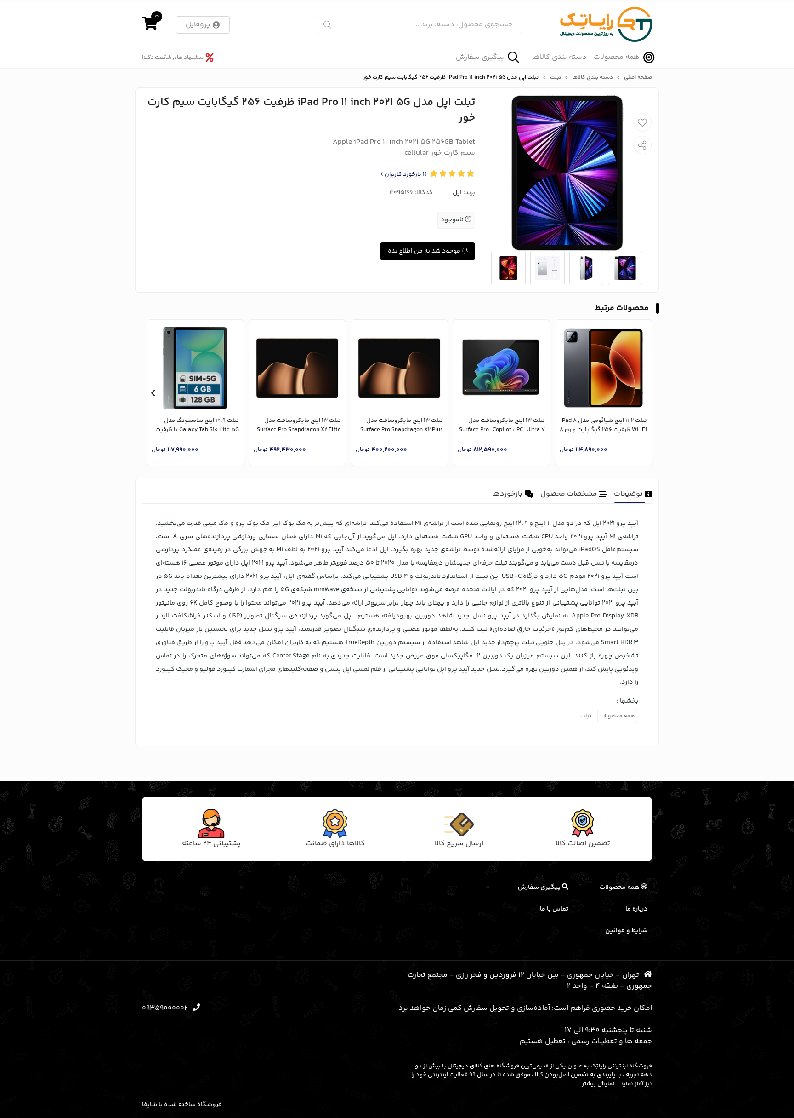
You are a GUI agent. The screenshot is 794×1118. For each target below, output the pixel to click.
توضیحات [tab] (628, 494)
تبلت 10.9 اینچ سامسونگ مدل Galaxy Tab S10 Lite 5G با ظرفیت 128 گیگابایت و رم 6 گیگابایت (197, 425)
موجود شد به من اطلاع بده (425, 251)
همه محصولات (617, 57)
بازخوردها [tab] (507, 494)
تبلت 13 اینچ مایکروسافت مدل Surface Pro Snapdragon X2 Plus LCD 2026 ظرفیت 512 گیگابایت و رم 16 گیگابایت (401, 425)
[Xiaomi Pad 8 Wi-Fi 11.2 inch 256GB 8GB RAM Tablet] (603, 368)
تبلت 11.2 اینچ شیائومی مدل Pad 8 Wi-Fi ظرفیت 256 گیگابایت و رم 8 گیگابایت (603, 425)
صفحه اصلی (638, 78)
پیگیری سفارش (480, 57)
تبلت (555, 78)
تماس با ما (554, 909)
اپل (457, 193)
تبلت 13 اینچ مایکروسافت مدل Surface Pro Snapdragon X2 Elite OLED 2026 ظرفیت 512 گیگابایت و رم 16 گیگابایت (298, 425)
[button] (641, 393)
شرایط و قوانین (626, 931)
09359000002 (165, 1008)
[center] (327, 24)
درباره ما (636, 909)
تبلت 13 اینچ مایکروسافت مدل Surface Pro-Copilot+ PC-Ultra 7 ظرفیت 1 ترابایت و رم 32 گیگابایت (502, 425)
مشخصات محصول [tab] (568, 494)
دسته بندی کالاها (559, 57)
